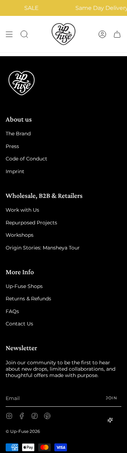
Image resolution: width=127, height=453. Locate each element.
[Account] (102, 34)
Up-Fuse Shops (24, 286)
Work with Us (22, 210)
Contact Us (19, 323)
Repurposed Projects (31, 222)
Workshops (20, 235)
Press (12, 146)
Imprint (15, 171)
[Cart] (117, 34)
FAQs (12, 311)
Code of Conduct (26, 158)
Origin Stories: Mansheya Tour (43, 248)
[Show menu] (9, 34)
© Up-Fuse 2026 (23, 431)
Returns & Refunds (28, 298)
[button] (24, 34)
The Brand (18, 133)
